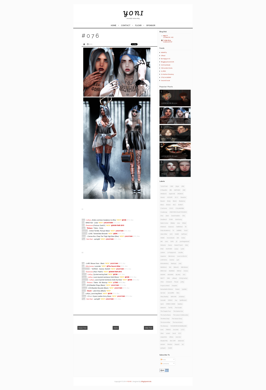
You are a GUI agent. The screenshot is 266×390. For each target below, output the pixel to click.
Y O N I (133, 13)
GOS (171, 234)
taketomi (163, 307)
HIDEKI (162, 238)
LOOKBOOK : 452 (168, 37)
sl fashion (181, 296)
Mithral (179, 271)
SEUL (178, 293)
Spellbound (183, 300)
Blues (162, 205)
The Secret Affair (165, 322)
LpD (178, 260)
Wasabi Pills (164, 341)
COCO (171, 208)
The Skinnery (164, 326)
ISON (172, 241)
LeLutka (180, 252)
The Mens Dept (165, 318)
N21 (184, 274)
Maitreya (173, 263)
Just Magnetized (184, 241)
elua (178, 223)
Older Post (148, 328)
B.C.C (176, 197)
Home (113, 25)
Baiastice (183, 197)
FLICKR (138, 25)
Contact (125, 25)
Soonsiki (163, 300)
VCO (179, 333)
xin (183, 344)
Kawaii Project (178, 245)
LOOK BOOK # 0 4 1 (169, 139)
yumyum (163, 348)
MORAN (163, 274)
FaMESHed (179, 227)
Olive (162, 282)
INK (162, 241)
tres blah (175, 330)
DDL (183, 216)
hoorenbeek (170, 238)
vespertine (164, 337)
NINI (168, 278)
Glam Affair (164, 234)
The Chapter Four (166, 311)
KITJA (162, 249)
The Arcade (178, 307)
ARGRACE (180, 194)
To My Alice (167, 40)
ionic (166, 241)
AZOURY (169, 197)
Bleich (175, 201)
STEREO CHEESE (170, 304)
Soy (176, 300)
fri (173, 230)
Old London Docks (166, 68)
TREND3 (168, 330)
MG (170, 267)
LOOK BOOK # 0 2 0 (169, 103)
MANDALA (164, 267)
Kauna (170, 245)
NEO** (163, 278)
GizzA (185, 230)
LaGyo (176, 249)
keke (186, 245)
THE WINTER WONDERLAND (179, 326)
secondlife (171, 293)
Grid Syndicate (165, 65)
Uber (162, 333)
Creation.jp (164, 212)
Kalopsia (163, 245)
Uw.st (174, 333)
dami (167, 216)
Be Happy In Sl (165, 59)
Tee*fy (170, 307)
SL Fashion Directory (167, 74)
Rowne (177, 289)
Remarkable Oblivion (167, 289)
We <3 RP (172, 341)
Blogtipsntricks (146, 381)
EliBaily (173, 223)
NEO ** (165, 36)
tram (162, 330)
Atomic (163, 197)
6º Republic (164, 190)
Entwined (163, 227)
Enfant (184, 223)
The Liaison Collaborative (180, 315)
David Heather (175, 216)
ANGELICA (163, 194)
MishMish (171, 271)
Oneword (169, 282)
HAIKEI (177, 234)
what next (181, 341)
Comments (165, 364)
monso (186, 271)
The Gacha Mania (166, 315)
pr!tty (182, 282)
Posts (164, 360)
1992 (171, 186)
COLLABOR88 (180, 208)
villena (171, 337)
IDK (178, 238)
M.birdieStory (164, 263)
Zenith (170, 348)
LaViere (163, 252)
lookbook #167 (167, 42)
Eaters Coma (164, 223)
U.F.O (182, 330)
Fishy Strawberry (165, 230)
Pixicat (176, 282)
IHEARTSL (164, 52)
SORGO (170, 300)
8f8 (171, 190)
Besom (163, 201)
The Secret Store (177, 322)
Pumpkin (174, 285)
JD (176, 241)
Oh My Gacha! (183, 278)
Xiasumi (177, 344)
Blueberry (182, 201)
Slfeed (163, 55)
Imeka (183, 238)
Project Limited (165, 285)
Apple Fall (172, 194)
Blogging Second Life (167, 62)
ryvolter (184, 289)
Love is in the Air (182, 256)
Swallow (180, 304)
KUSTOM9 (169, 249)
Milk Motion (184, 267)
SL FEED (163, 71)
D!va (162, 216)
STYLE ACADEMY (166, 77)
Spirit (162, 304)
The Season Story (177, 318)
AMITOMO (177, 190)
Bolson (168, 205)
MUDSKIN (170, 274)
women (163, 344)
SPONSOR (150, 25)
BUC (174, 205)
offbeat (174, 278)
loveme (172, 260)
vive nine (178, 337)
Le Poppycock (171, 252)
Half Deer (184, 234)
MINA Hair (163, 271)
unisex (168, 333)
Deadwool (164, 219)
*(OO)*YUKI (164, 186)
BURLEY (180, 205)
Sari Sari (163, 293)
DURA (171, 219)
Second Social (165, 80)
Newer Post (82, 328)
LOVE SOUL (164, 260)
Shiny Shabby (164, 296)
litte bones (171, 256)
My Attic (178, 274)
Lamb (182, 249)
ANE (184, 190)
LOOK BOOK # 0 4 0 (169, 156)
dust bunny (178, 219)
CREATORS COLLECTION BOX (178, 212)
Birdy (168, 201)
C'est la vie (164, 208)
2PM (183, 186)
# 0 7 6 (164, 121)
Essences (171, 227)
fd (185, 227)
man (180, 263)
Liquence (163, 256)
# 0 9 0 (164, 174)
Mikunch (176, 267)
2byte (177, 186)
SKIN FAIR (173, 296)
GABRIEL (179, 230)
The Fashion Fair (178, 311)
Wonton (169, 344)
